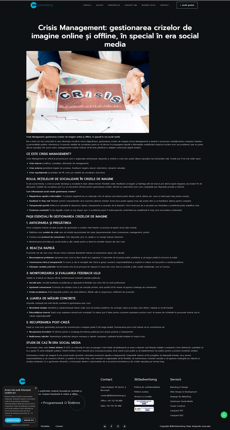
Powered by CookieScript (20, 425)
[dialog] (20, 407)
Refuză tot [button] (29, 420)
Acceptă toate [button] (13, 420)
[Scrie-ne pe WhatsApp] (224, 415)
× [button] (36, 388)
